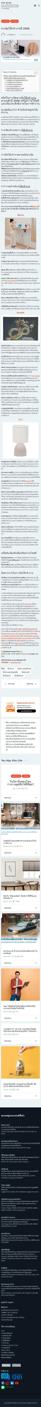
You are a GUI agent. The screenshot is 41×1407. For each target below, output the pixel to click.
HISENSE (4, 1258)
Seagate (28, 1192)
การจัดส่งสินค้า (5, 1348)
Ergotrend (13, 1178)
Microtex (11, 1240)
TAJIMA (35, 1208)
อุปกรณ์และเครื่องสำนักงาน (9, 1141)
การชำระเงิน (5, 1343)
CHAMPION (26, 1224)
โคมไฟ (20, 419)
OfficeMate (28, 604)
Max (29, 1148)
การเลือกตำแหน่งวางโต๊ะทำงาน (14, 82)
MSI (17, 1192)
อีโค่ (28, 1240)
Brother (3, 1162)
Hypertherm (21, 1210)
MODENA (20, 1178)
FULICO (3, 1293)
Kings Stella (8, 1224)
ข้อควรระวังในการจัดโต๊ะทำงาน (14, 90)
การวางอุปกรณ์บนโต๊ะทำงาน (14, 86)
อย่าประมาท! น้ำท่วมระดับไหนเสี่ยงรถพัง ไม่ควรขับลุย (20, 952)
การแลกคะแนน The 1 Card (9, 1345)
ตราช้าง (3, 1148)
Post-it (3, 1134)
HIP (23, 1293)
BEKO (29, 1258)
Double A (4, 1131)
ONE (15, 1131)
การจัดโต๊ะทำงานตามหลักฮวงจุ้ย (14, 84)
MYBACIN (12, 1295)
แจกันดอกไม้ (25, 171)
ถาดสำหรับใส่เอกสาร (27, 164)
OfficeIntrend (5, 1178)
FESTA (10, 1226)
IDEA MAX (11, 1131)
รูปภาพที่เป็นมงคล (13, 560)
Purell (14, 1293)
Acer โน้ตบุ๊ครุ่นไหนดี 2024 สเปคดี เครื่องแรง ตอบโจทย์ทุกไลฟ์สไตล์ (19, 1007)
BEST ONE (28, 1275)
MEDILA (14, 1176)
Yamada (20, 1240)
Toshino (3, 1208)
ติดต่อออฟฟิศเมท (6, 1357)
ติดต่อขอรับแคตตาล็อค (8, 1355)
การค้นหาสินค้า (6, 1338)
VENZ (35, 1256)
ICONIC (9, 1176)
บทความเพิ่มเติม (21, 643)
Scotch (13, 1148)
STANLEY (9, 1210)
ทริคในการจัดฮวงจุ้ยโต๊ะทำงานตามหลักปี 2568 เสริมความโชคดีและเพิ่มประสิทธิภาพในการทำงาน (20, 77)
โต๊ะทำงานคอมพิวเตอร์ (24, 669)
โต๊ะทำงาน (30, 98)
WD (8, 1192)
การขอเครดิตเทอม (6, 1333)
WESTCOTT (23, 1148)
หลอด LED (28, 481)
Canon (11, 1162)
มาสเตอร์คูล (9, 1256)
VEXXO (15, 1210)
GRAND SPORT (6, 1275)
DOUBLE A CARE (30, 1293)
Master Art (14, 1275)
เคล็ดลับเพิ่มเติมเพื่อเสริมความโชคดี (15, 88)
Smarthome (11, 1258)
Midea (3, 1261)
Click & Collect (5, 1350)
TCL (22, 1258)
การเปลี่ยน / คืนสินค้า (7, 1353)
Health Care (16, 776)
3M (16, 1240)
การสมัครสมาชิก (6, 1336)
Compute (25, 1162)
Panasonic (35, 1192)
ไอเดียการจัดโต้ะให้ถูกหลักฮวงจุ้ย (27, 629)
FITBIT (11, 1277)
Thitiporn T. (12, 35)
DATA (24, 1208)
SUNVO (14, 1226)
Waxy (33, 1275)
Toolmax (32, 1176)
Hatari (21, 1256)
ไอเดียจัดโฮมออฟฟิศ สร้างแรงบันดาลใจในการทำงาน (19, 842)
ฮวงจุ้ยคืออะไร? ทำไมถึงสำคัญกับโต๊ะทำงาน (17, 80)
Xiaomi (3, 1256)
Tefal (25, 1258)
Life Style (14, 21)
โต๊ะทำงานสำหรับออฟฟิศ (10, 672)
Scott (2, 1224)
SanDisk (12, 1192)
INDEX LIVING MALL (23, 1176)
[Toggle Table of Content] (34, 73)
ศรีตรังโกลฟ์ (4, 1240)
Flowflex (19, 1293)
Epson (16, 1162)
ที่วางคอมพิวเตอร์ (11, 281)
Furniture (5, 21)
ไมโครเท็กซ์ (5, 1242)
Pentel (17, 1148)
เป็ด (6, 1226)
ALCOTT (27, 1131)
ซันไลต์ (15, 1224)
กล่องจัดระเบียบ (13, 164)
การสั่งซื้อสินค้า (5, 1340)
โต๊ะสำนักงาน (7, 676)
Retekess (21, 1275)
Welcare (9, 1293)
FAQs (2, 1331)
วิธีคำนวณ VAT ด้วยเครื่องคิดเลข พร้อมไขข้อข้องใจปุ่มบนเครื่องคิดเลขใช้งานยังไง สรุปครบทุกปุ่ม (20, 747)
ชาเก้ (24, 1240)
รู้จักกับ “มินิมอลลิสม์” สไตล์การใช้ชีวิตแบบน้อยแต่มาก (19, 897)
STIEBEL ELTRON (17, 1208)
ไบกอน (20, 1224)
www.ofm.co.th (16, 662)
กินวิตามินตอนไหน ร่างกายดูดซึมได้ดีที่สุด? (20, 783)
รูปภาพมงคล (20, 312)
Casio (8, 1148)
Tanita (6, 1295)
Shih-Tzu (33, 1131)
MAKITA (3, 1210)
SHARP (16, 1256)
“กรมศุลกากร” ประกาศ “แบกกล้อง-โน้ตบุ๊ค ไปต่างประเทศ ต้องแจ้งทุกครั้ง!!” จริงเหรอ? (19, 1030)
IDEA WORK (21, 1131)
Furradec (4, 1176)
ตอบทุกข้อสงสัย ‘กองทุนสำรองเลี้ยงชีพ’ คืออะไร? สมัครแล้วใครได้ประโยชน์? (19, 1085)
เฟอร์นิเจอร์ (4, 1169)
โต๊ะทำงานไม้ (25, 672)
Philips (9, 1208)
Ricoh (20, 1162)
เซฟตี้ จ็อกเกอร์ (34, 1240)
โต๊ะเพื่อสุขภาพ (18, 676)
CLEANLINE (22, 1192)
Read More (7, 798)
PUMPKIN (29, 1208)
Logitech (3, 1192)
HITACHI (17, 1258)
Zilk (31, 1224)
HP (7, 1162)
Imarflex (34, 1258)
